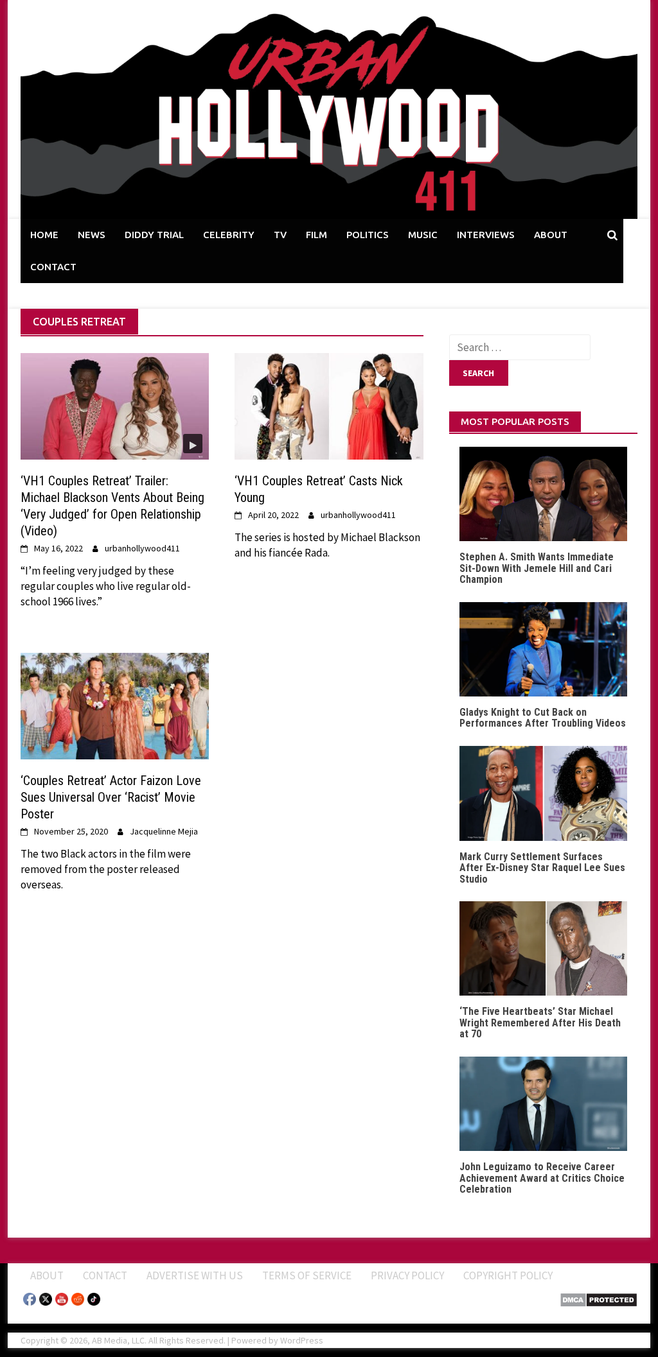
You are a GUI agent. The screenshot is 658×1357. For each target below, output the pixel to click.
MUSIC (423, 234)
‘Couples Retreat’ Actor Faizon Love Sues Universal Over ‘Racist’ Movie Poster (111, 797)
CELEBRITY (228, 234)
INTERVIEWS (486, 234)
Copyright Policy (508, 1275)
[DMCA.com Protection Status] (598, 1299)
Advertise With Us (195, 1275)
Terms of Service (306, 1275)
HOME (44, 234)
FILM (316, 234)
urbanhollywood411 (142, 548)
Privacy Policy (407, 1275)
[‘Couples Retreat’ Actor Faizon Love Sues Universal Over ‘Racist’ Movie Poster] (115, 705)
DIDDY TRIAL (154, 234)
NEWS (91, 234)
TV (280, 234)
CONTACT (53, 266)
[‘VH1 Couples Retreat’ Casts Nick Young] (329, 405)
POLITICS (367, 234)
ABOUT (550, 234)
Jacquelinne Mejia (164, 831)
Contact (105, 1275)
